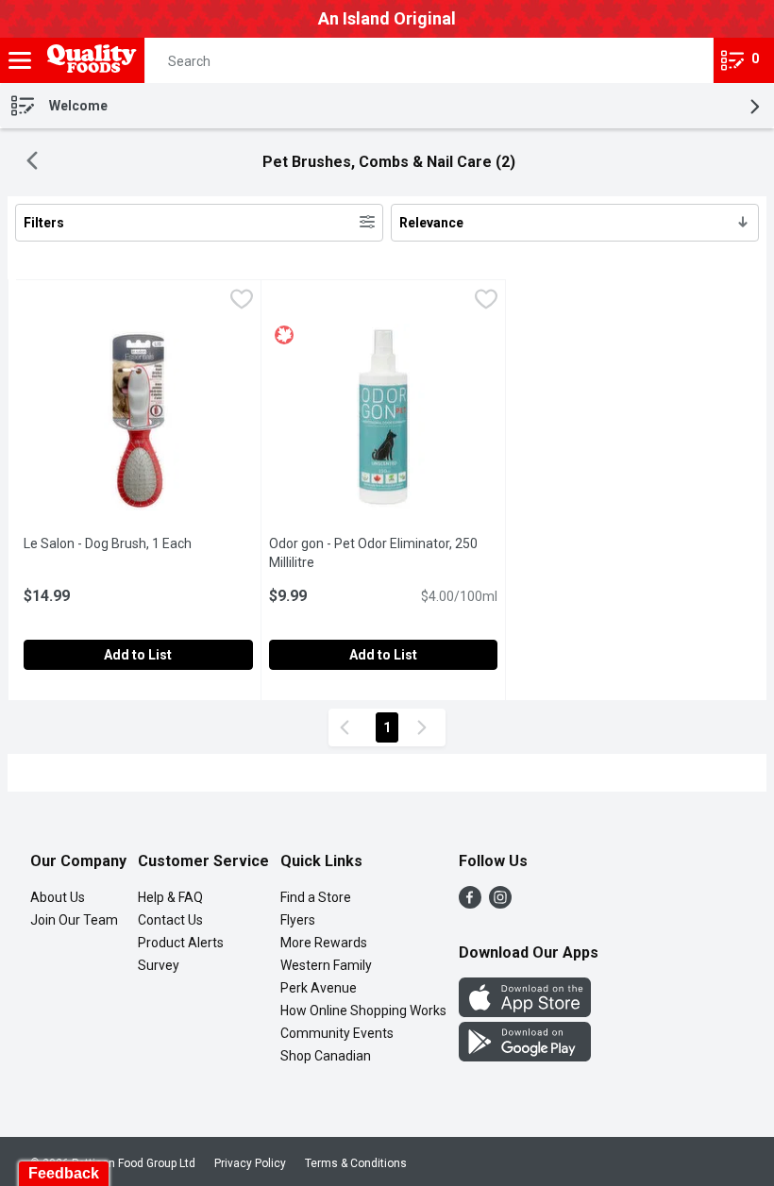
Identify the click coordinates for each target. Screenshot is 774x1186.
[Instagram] (500, 903)
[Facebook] (470, 903)
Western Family (326, 965)
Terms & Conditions (356, 1163)
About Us (57, 897)
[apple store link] (525, 1012)
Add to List (138, 654)
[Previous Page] (348, 727)
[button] (682, 60)
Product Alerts (181, 942)
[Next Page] (425, 727)
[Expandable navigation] (20, 60)
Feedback (63, 1173)
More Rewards (323, 942)
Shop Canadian (325, 1055)
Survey (158, 965)
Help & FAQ (170, 897)
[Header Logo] (88, 60)
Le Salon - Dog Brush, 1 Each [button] (138, 543)
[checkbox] (241, 301)
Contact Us (170, 919)
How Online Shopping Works (363, 1010)
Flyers (297, 919)
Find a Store (315, 897)
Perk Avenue (318, 987)
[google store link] (525, 1056)
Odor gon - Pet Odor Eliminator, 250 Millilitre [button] (373, 553)
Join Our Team (74, 919)
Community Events (337, 1033)
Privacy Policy (250, 1163)
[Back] (32, 163)
